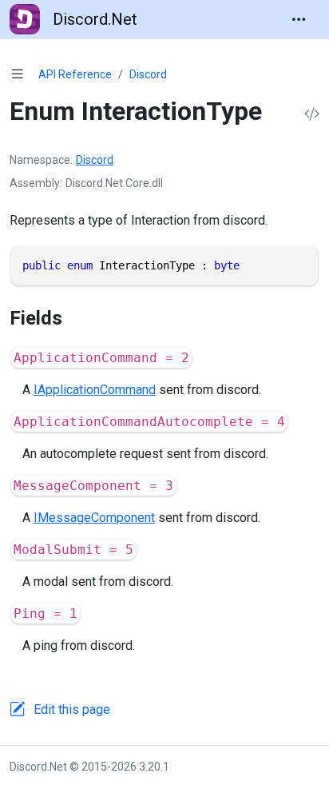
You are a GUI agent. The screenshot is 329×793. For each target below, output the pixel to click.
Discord (148, 74)
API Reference (75, 74)
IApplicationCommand (95, 389)
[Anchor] (75, 318)
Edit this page (72, 709)
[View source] (311, 115)
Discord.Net (95, 19)
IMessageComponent (94, 517)
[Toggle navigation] (298, 19)
